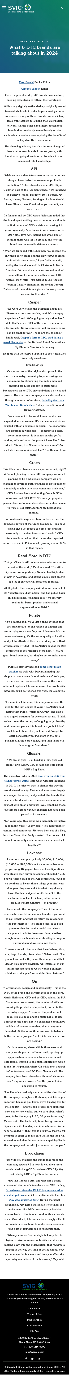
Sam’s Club (27, 405)
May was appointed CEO (24, 1199)
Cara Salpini (26, 82)
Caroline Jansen (31, 88)
